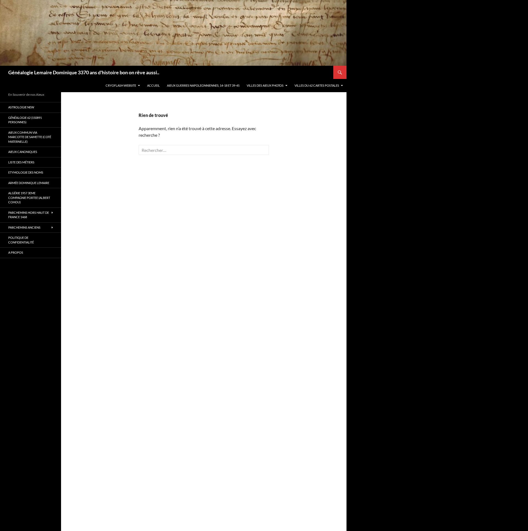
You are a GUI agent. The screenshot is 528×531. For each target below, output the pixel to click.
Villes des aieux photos (265, 85)
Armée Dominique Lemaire (28, 183)
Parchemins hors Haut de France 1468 (28, 215)
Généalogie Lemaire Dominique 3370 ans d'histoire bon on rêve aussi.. (83, 72)
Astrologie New (21, 107)
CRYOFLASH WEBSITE (121, 85)
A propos (15, 252)
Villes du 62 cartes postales (317, 85)
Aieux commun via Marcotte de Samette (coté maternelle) (29, 137)
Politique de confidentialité (21, 240)
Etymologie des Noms (25, 172)
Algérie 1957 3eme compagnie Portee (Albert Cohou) (29, 197)
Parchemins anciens (24, 227)
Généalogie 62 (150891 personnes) (25, 120)
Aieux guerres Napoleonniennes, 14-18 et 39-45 (203, 85)
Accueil (153, 85)
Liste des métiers (21, 162)
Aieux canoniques (22, 152)
